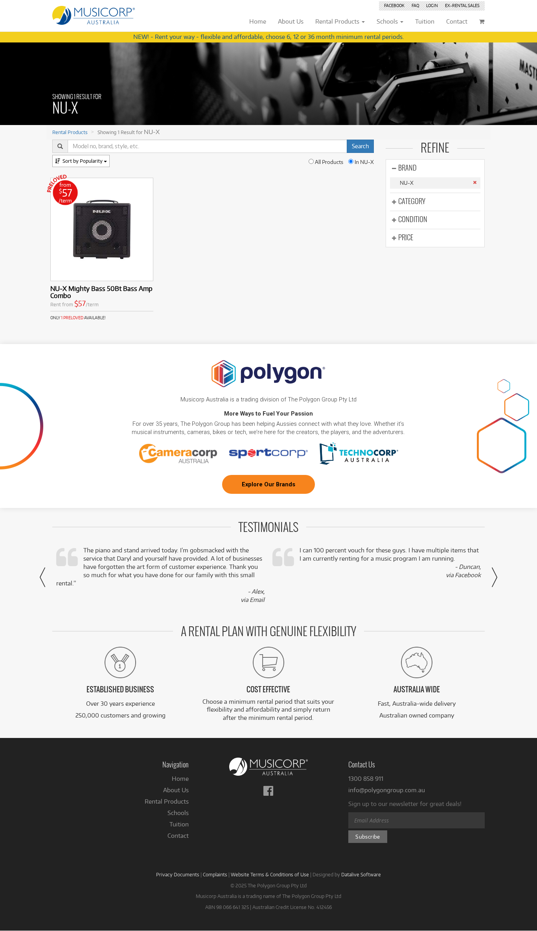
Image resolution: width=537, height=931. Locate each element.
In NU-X (363, 162)
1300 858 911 (365, 778)
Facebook (394, 5)
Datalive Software (361, 874)
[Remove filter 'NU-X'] (474, 182)
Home (180, 778)
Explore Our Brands (268, 484)
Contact (178, 835)
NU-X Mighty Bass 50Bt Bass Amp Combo (101, 292)
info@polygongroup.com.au (386, 790)
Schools (178, 813)
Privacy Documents (177, 874)
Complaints (215, 874)
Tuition (179, 824)
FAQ (415, 5)
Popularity (83, 161)
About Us (176, 790)
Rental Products (70, 132)
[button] (42, 577)
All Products (328, 162)
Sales (462, 5)
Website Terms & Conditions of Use (270, 874)
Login (432, 5)
